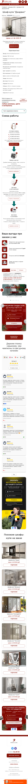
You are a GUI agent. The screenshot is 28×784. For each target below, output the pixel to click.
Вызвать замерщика (14, 171)
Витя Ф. (8, 458)
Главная (4, 7)
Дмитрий (9, 391)
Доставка (13, 270)
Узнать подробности (23, 100)
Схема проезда (14, 764)
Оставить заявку (14, 144)
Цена (4, 270)
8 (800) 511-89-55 (15, 134)
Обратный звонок (14, 755)
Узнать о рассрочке (14, 198)
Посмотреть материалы (14, 337)
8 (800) (14, 752)
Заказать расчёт (14, 46)
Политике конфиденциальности (14, 326)
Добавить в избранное (14, 767)
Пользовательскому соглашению (11, 327)
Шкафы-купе (11, 7)
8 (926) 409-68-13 (14, 138)
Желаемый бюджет (15, 318)
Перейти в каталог (14, 226)
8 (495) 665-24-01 (14, 136)
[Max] (15, 528)
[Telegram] (13, 528)
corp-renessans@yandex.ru (14, 758)
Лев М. (8, 408)
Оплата (21, 270)
